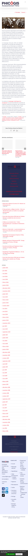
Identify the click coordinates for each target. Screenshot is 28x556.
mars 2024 (5, 314)
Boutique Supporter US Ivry (13, 505)
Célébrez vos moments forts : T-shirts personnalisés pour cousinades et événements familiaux (13, 223)
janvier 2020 (6, 349)
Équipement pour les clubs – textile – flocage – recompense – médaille (22, 465)
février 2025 (5, 299)
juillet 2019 (5, 367)
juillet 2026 (5, 267)
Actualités (20, 116)
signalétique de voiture (15, 120)
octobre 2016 (6, 425)
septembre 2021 (6, 332)
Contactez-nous (14, 451)
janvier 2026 (6, 285)
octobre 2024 (6, 305)
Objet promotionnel (14, 178)
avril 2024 (5, 311)
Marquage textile (14, 186)
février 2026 (5, 282)
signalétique (20, 119)
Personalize (19, 554)
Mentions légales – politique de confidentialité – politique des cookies (22, 492)
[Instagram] (3, 492)
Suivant (23, 12)
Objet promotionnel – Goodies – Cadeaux (14, 476)
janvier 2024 (6, 320)
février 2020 (6, 346)
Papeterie (14, 181)
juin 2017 (5, 404)
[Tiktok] (3, 495)
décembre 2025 (6, 288)
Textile (13, 487)
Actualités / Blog (13, 500)
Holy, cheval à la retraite (22, 474)
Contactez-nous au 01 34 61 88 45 (14, 191)
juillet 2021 (5, 334)
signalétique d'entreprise (6, 120)
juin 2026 (5, 270)
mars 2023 (5, 329)
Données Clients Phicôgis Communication (22, 481)
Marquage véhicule (14, 173)
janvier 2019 (5, 384)
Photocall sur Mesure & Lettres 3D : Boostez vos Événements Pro (7, 152)
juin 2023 (5, 326)
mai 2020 (5, 340)
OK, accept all (11, 554)
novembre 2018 (6, 390)
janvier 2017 (5, 416)
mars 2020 (5, 343)
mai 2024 (5, 308)
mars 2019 (5, 378)
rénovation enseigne (9, 119)
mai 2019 (5, 372)
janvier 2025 (6, 302)
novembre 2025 (6, 291)
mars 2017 (5, 410)
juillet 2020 (5, 337)
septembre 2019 (6, 361)
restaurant (15, 119)
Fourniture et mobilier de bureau (14, 492)
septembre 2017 (6, 399)
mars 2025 (5, 297)
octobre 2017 (6, 396)
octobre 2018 (6, 393)
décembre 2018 (6, 387)
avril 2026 (5, 276)
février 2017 (5, 413)
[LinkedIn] (6, 492)
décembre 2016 (6, 419)
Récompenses (14, 183)
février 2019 (5, 381)
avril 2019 (5, 375)
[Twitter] (6, 488)
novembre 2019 (6, 355)
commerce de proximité (6, 117)
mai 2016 (5, 428)
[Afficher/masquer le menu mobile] (25, 2)
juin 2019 (5, 369)
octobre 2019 (6, 358)
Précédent (17, 12)
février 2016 (5, 431)
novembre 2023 (6, 323)
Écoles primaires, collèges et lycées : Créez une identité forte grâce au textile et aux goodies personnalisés (20, 153)
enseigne (12, 117)
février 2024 (5, 317)
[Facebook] (3, 488)
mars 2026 (5, 279)
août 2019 (5, 364)
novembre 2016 (6, 422)
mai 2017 (5, 407)
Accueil (13, 463)
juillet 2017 (5, 402)
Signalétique (14, 176)
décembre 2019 (6, 352)
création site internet (11, 516)
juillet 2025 (5, 294)
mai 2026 (5, 273)
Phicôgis (4, 116)
